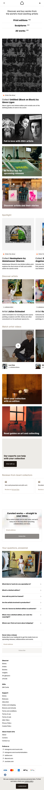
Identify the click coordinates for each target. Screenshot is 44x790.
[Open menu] (4, 3)
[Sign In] (40, 3)
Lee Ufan (12, 365)
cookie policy (28, 781)
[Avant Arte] (22, 3)
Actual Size (15, 489)
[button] (18, 346)
